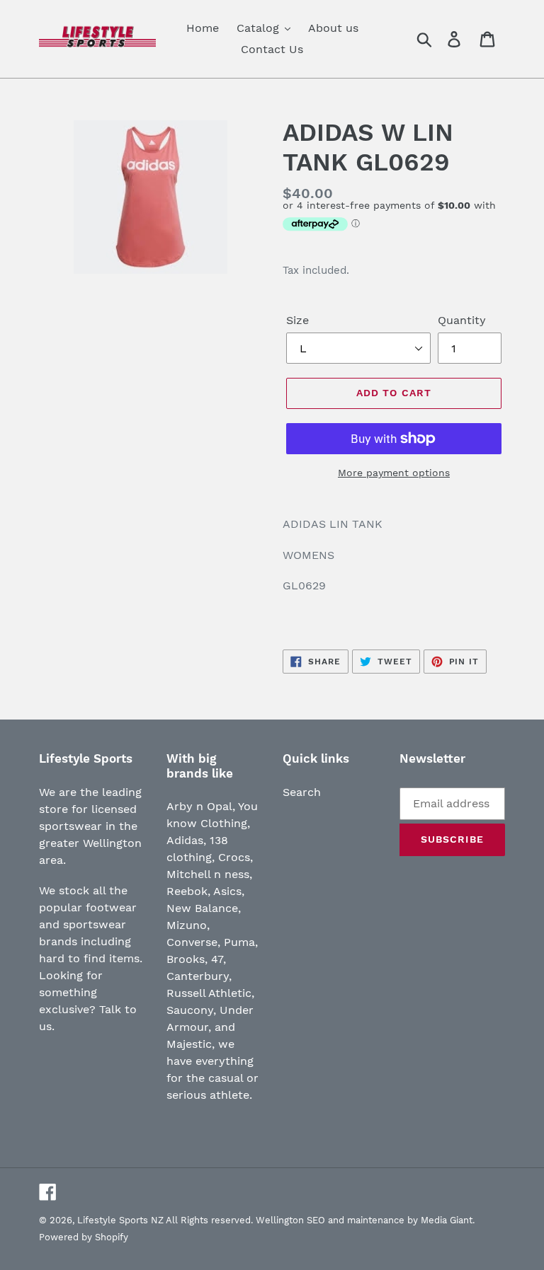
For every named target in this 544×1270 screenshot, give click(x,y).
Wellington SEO (290, 1220)
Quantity (462, 320)
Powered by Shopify (83, 1237)
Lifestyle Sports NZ (120, 1220)
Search (302, 792)
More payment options (394, 472)
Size (297, 320)
